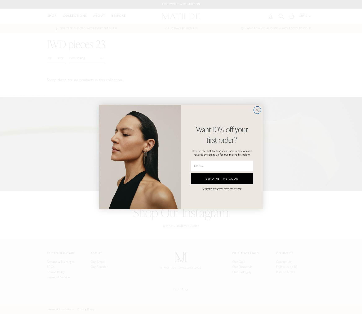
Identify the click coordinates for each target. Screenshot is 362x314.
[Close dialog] (257, 110)
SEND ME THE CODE (222, 178)
